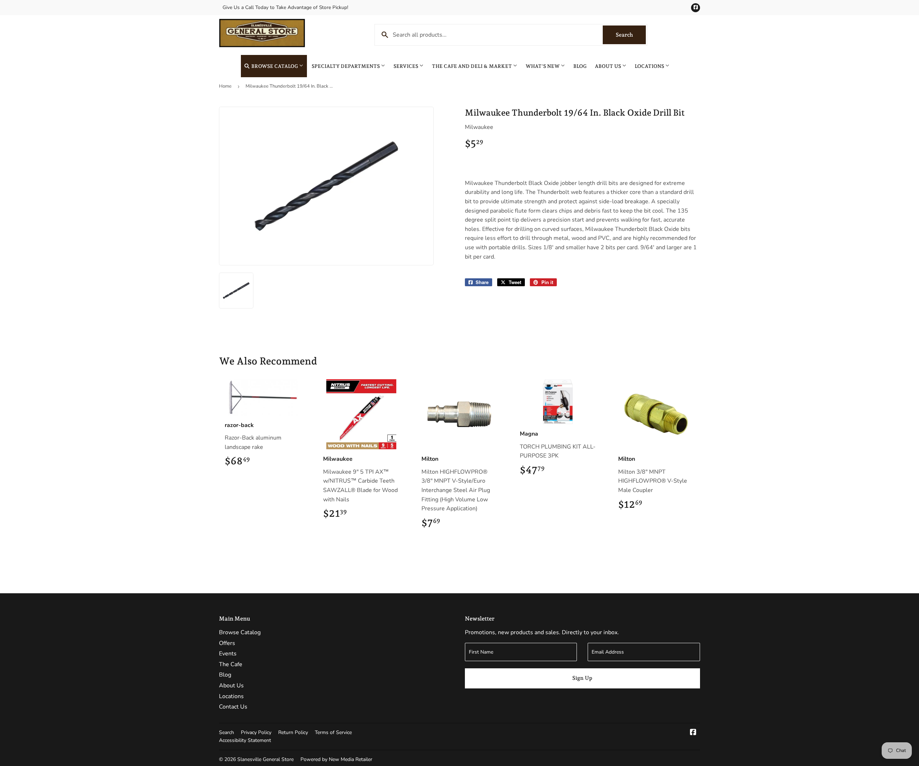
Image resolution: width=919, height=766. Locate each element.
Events (228, 654)
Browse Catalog (274, 66)
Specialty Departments (346, 66)
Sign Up (582, 678)
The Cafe (230, 664)
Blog (580, 66)
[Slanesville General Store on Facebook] (693, 733)
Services (406, 66)
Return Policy (293, 732)
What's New (543, 66)
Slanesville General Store (265, 759)
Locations (650, 66)
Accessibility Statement (245, 740)
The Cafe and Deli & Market (472, 66)
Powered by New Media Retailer (336, 759)
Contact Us (233, 707)
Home (225, 86)
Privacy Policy (256, 732)
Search (631, 35)
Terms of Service (333, 732)
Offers (227, 643)
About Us (608, 66)
